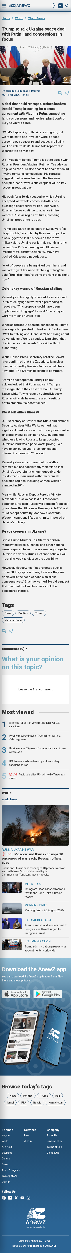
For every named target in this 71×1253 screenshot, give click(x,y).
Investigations (9, 1176)
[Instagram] (29, 1198)
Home (6, 18)
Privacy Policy (54, 1141)
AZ (55, 6)
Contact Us (53, 1152)
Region (6, 1135)
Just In (28, 1141)
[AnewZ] (36, 1218)
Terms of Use (54, 1146)
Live (26, 1135)
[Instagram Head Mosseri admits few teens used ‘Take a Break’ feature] (12, 887)
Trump (39, 613)
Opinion (6, 1181)
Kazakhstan (56, 1102)
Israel (10, 1102)
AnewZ (34, 1241)
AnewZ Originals (11, 1170)
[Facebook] (4, 1198)
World (19, 18)
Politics (23, 613)
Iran (57, 1095)
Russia (37, 1102)
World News (36, 18)
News (8, 613)
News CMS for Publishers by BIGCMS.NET (34, 1246)
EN (60, 6)
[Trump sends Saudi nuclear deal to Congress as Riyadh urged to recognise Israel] (12, 923)
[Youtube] (22, 1198)
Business (7, 1152)
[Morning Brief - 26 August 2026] (12, 908)
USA (23, 1102)
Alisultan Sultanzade (18, 91)
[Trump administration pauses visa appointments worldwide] (12, 944)
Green (5, 1164)
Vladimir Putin (13, 620)
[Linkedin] (10, 1198)
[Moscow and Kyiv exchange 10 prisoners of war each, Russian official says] (35, 825)
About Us (52, 1135)
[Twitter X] (16, 1198)
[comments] (60, 93)
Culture (6, 1158)
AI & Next (7, 1146)
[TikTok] (35, 1198)
